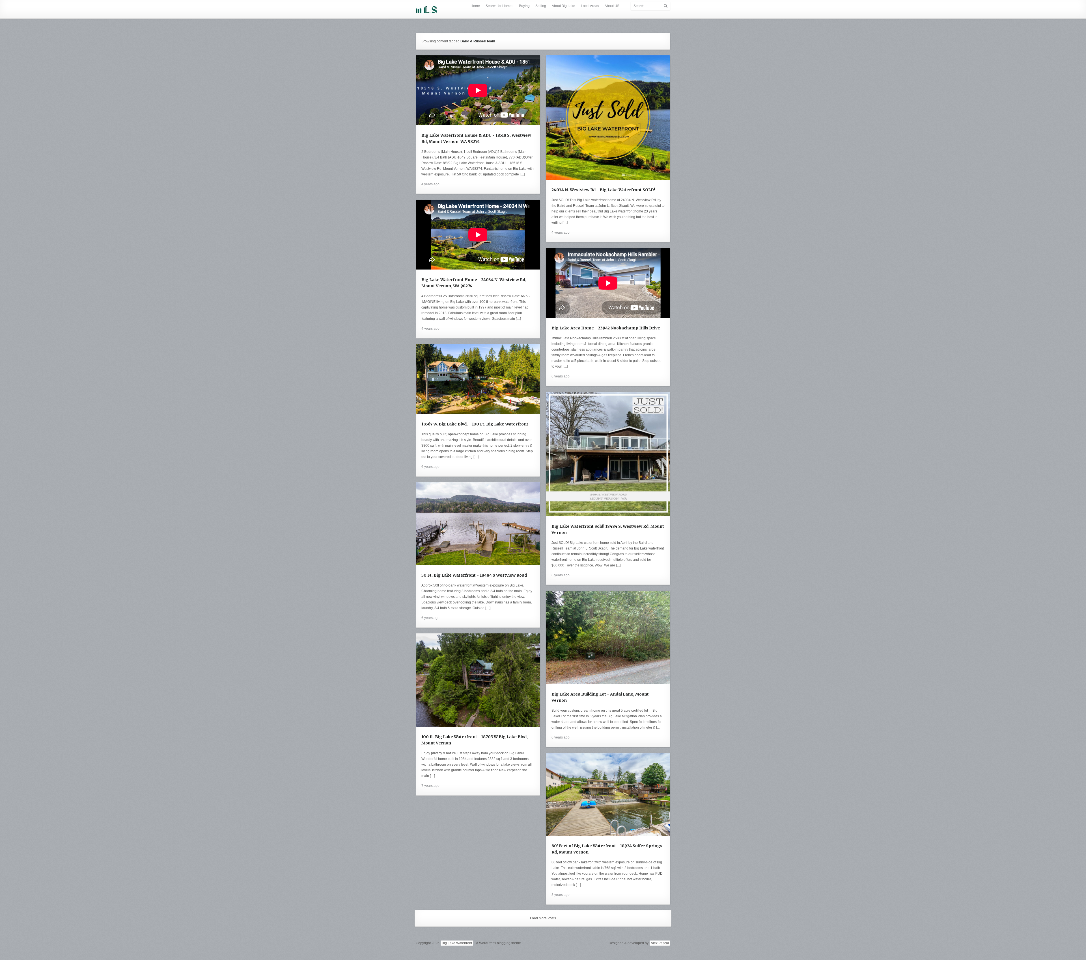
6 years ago (560, 376)
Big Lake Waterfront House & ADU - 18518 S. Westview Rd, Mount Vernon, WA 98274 (476, 138)
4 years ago (430, 184)
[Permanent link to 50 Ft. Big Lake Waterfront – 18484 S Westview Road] (478, 523)
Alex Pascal (660, 943)
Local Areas (590, 6)
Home (475, 6)
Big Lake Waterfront (457, 943)
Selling (540, 6)
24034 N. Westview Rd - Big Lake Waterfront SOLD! (603, 189)
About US (612, 6)
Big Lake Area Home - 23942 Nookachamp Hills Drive (605, 328)
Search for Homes (499, 6)
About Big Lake (563, 6)
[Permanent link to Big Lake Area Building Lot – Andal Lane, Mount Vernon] (608, 637)
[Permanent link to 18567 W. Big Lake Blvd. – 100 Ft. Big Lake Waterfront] (478, 379)
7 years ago (430, 786)
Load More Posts (543, 918)
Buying (524, 6)
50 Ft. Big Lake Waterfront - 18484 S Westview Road (474, 575)
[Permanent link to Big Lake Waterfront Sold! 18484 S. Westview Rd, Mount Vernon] (608, 454)
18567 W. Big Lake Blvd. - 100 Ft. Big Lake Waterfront (474, 424)
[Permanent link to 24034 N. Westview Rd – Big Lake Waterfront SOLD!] (608, 117)
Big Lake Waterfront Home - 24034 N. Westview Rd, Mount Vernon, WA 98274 (473, 282)
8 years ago (560, 895)
